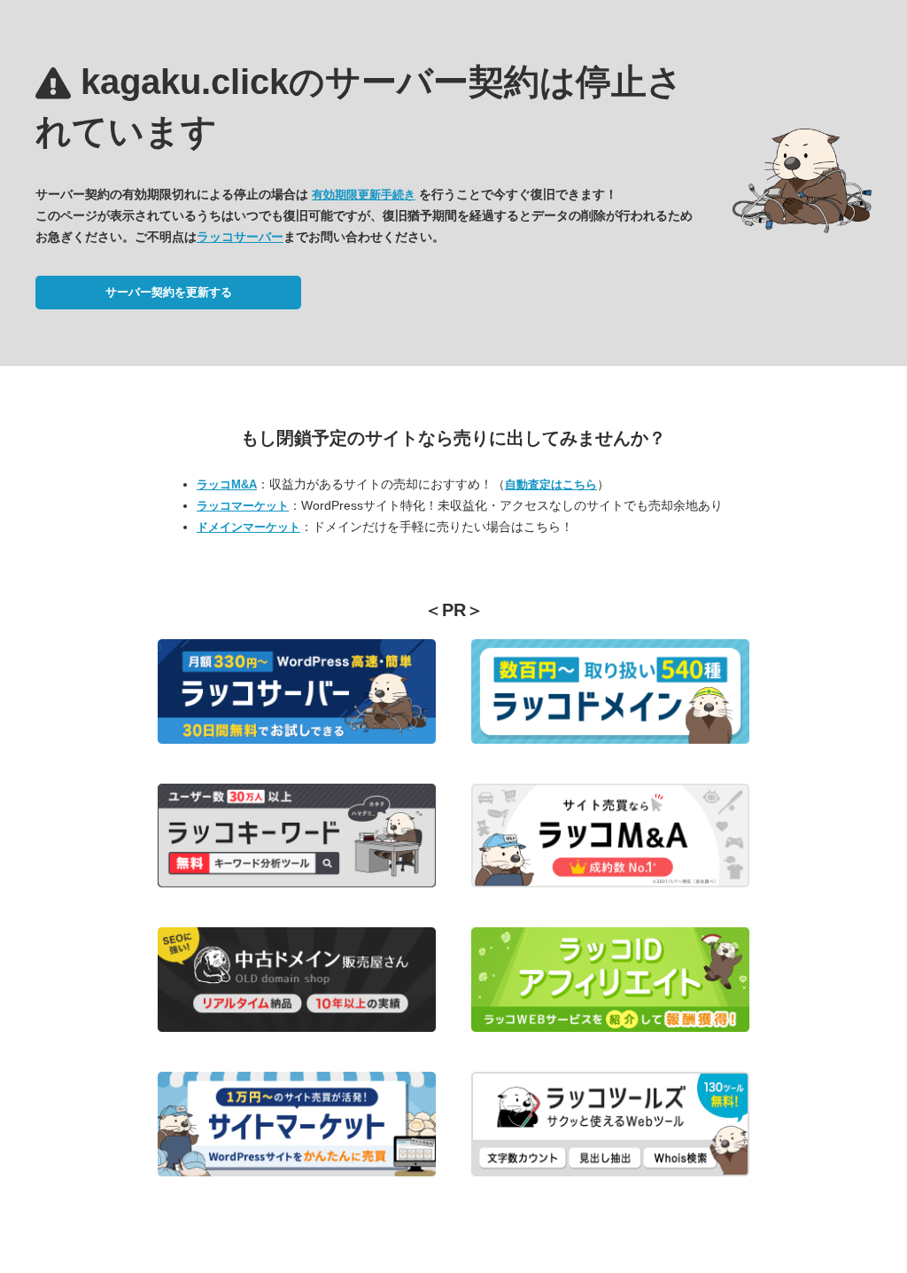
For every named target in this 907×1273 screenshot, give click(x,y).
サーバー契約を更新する (168, 292)
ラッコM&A (227, 484)
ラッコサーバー (240, 237)
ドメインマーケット (248, 527)
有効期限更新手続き (363, 194)
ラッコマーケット (243, 505)
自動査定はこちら (551, 484)
